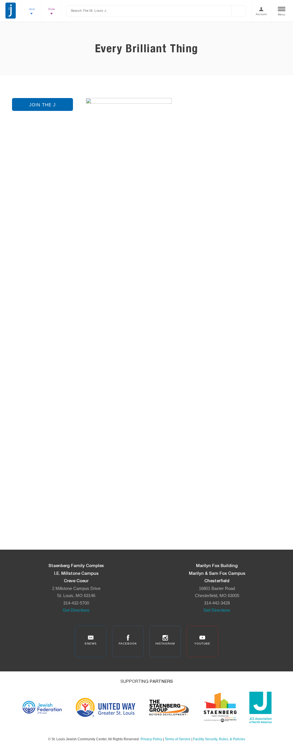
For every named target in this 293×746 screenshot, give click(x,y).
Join (32, 9)
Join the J (42, 104)
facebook (128, 643)
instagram (165, 643)
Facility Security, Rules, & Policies (219, 739)
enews (91, 643)
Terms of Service (178, 739)
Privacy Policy (151, 739)
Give (51, 9)
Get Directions (76, 610)
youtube (202, 643)
